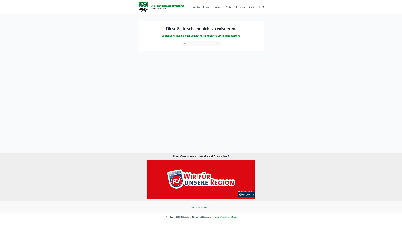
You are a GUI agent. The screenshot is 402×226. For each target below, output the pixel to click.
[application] (210, 7)
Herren (206, 7)
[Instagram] (263, 7)
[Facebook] (260, 7)
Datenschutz (206, 207)
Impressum (195, 207)
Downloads (240, 7)
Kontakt (252, 7)
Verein (228, 7)
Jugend (217, 7)
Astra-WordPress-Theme (226, 217)
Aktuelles (196, 7)
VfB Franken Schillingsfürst (167, 5)
